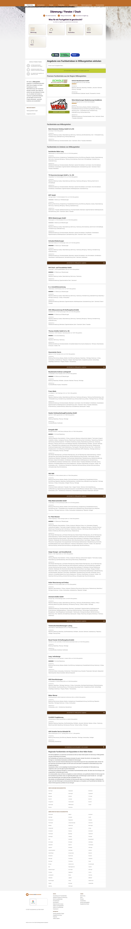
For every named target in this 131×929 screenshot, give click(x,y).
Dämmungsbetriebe (57, 899)
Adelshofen (50, 844)
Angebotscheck (73, 5)
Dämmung (30, 5)
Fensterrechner (100, 5)
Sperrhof (70, 844)
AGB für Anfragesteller (58, 905)
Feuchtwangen (51, 880)
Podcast (55, 916)
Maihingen (50, 858)
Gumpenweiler (71, 853)
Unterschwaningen (71, 822)
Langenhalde (90, 883)
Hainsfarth (70, 839)
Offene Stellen (56, 918)
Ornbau (89, 828)
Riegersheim (70, 820)
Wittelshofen (50, 828)
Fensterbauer (56, 900)
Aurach (89, 817)
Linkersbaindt (50, 875)
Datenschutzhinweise (58, 904)
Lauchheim (70, 828)
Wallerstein (50, 877)
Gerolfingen (50, 836)
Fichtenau (50, 872)
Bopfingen (70, 833)
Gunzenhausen (91, 864)
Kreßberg (70, 836)
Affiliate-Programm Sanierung (60, 897)
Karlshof (90, 866)
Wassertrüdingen (51, 869)
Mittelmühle (70, 825)
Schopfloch (50, 855)
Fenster (51, 5)
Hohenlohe (90, 822)
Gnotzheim (90, 814)
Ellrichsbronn (50, 820)
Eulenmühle (70, 855)
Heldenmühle (90, 880)
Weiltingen (50, 817)
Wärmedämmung (31, 88)
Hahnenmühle (71, 864)
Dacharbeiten (41, 5)
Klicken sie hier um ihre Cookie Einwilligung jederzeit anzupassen (37, 922)
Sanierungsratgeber (85, 902)
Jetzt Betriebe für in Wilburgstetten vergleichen (76, 262)
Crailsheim (90, 858)
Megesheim (70, 872)
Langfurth (50, 847)
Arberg (69, 880)
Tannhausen (50, 822)
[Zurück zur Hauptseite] (38, 894)
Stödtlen (50, 825)
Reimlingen (90, 825)
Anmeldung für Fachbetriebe (60, 895)
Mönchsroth (50, 814)
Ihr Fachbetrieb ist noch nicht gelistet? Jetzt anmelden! (76, 747)
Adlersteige (90, 842)
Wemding (90, 875)
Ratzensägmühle (71, 866)
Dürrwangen (50, 842)
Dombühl (90, 855)
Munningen (70, 869)
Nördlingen (70, 850)
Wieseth (49, 883)
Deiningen (70, 883)
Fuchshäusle (90, 844)
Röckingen (50, 861)
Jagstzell (70, 877)
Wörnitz (89, 872)
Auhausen (70, 817)
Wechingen (70, 886)
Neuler (89, 861)
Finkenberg (70, 858)
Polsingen (90, 836)
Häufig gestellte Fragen (32, 110)
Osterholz (50, 886)
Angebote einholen (31, 114)
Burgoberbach (91, 839)
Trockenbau (61, 5)
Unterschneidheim (51, 850)
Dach (81, 897)
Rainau (69, 875)
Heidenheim (90, 833)
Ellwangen (70, 842)
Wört (49, 839)
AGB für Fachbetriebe (58, 907)
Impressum (55, 909)
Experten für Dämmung (90, 754)
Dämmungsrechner (86, 5)
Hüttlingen (90, 847)
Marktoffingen (50, 853)
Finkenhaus (70, 861)
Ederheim (90, 853)
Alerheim (90, 850)
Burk (49, 866)
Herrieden (90, 820)
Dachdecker (56, 902)
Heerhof (69, 814)
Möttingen (90, 869)
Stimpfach (70, 847)
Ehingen (49, 864)
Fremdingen (50, 833)
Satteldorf (90, 877)
